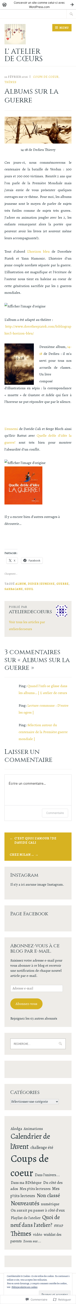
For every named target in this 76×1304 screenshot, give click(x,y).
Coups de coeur (46, 77)
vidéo (37, 1234)
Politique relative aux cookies (24, 1287)
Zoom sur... (32, 1241)
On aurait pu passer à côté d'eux (38, 1210)
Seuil (29, 589)
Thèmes (10, 82)
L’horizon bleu (39, 251)
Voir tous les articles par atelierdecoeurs (27, 625)
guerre (62, 584)
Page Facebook (29, 914)
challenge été (41, 1147)
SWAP (58, 1225)
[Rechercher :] (71, 14)
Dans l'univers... (47, 1174)
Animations (33, 1128)
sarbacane (13, 589)
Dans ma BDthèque (26, 1182)
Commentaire (55, 813)
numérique (50, 1204)
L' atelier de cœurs (23, 55)
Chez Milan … (22, 854)
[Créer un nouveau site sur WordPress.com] (38, 4)
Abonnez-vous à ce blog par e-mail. (35, 948)
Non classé (48, 1195)
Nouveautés (25, 1203)
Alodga (16, 1128)
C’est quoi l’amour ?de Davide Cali (35, 840)
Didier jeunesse (41, 584)
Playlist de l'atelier (26, 1217)
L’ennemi (11, 428)
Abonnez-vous (26, 1003)
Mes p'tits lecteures (35, 1188)
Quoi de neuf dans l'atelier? (35, 1221)
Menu (64, 28)
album (20, 584)
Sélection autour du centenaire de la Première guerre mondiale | (43, 732)
